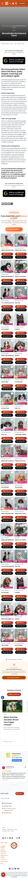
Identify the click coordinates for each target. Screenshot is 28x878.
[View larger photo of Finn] (12, 393)
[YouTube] (10, 838)
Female (19, 248)
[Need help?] (3, 874)
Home (3, 26)
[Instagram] (5, 838)
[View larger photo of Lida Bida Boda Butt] (12, 367)
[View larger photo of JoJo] (25, 419)
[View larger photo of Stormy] (25, 314)
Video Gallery (4, 861)
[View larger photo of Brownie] (12, 340)
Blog (7, 26)
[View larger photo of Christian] (12, 314)
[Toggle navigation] (2, 3)
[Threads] (17, 838)
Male (5, 248)
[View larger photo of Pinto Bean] (25, 472)
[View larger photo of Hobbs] (25, 446)
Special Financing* (3, 850)
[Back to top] (26, 793)
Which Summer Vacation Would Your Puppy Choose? (11, 721)
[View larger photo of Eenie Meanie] (12, 419)
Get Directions (7, 813)
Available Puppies (3, 846)
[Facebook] (3, 838)
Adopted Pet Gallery (4, 856)
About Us (3, 853)
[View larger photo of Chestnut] (12, 288)
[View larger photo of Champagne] (25, 235)
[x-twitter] (15, 838)
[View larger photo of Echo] (25, 261)
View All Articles (14, 694)
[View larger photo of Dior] (25, 288)
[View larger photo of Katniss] (12, 446)
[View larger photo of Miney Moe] (25, 393)
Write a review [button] (17, 760)
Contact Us (4, 859)
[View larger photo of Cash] (12, 261)
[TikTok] (8, 838)
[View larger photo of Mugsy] (12, 472)
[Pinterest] (12, 838)
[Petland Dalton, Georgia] (6, 3)
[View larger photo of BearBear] (25, 340)
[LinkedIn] (19, 838)
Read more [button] (5, 780)
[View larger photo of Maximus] (12, 235)
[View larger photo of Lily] (25, 367)
